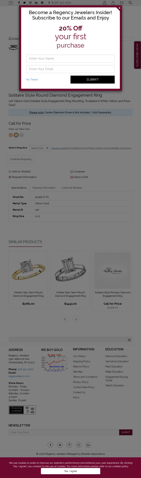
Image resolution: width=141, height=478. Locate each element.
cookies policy (120, 466)
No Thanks (32, 79)
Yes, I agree (70, 471)
